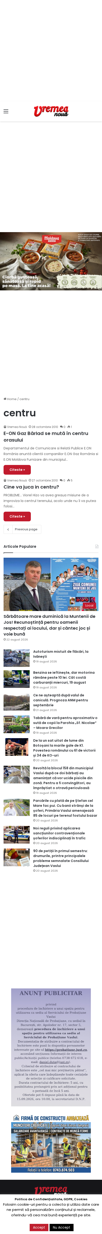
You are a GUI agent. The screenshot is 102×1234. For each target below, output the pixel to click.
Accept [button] (39, 1227)
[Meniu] (6, 113)
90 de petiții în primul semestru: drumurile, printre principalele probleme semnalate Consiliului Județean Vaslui (61, 858)
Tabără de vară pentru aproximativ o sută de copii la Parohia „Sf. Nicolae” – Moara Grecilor (65, 722)
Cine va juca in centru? (31, 487)
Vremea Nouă (17, 427)
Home (11, 399)
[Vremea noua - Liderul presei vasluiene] (51, 111)
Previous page (26, 529)
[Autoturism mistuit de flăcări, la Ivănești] (17, 658)
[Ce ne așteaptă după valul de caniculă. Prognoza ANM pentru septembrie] (17, 702)
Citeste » (17, 469)
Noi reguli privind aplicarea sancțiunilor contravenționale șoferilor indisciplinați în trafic (59, 833)
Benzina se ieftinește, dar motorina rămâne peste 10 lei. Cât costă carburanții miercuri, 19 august (64, 677)
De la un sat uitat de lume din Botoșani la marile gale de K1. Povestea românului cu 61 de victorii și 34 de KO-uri (64, 748)
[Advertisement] (51, 50)
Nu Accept (61, 1227)
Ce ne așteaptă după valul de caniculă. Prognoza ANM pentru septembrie (60, 700)
